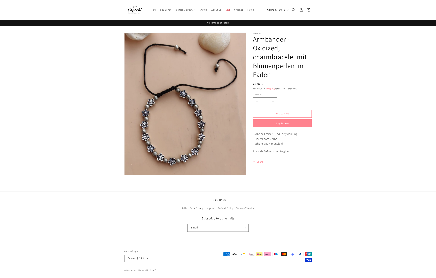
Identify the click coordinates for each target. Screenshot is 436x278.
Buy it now (282, 123)
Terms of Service (245, 208)
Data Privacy (196, 208)
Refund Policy (225, 208)
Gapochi (135, 270)
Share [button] (260, 161)
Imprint (210, 208)
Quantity (257, 94)
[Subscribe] (244, 228)
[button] (185, 9)
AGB (184, 208)
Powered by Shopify (148, 270)
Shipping (270, 88)
